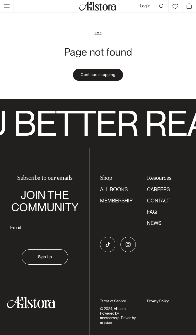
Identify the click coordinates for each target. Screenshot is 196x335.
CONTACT (158, 201)
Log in (145, 6)
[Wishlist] (175, 6)
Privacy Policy (158, 301)
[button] (7, 6)
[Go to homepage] (41, 302)
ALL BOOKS (114, 189)
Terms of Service (113, 301)
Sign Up (45, 256)
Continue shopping (98, 74)
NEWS (154, 223)
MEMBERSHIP (116, 201)
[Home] (98, 6)
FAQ (152, 212)
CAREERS (158, 189)
